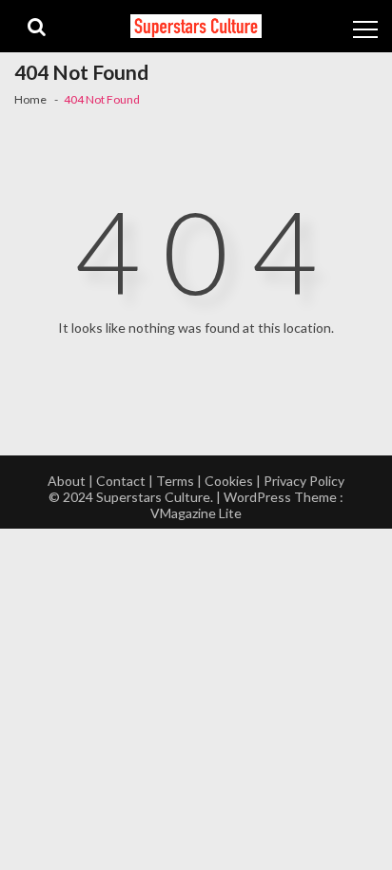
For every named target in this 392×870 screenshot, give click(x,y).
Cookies (229, 481)
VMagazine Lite (196, 513)
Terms (175, 481)
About (67, 481)
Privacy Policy (304, 481)
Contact (121, 481)
